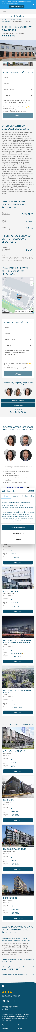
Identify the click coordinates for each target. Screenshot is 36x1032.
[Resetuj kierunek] (31, 284)
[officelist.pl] (10, 1001)
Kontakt (20, 1028)
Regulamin (5, 1025)
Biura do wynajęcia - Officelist (10, 20)
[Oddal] (31, 281)
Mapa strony (5, 1028)
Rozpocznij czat (18, 405)
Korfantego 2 (10, 898)
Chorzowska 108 (11, 591)
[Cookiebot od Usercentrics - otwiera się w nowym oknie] (26, 491)
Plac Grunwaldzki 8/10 (14, 849)
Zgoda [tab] (6, 496)
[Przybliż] (31, 279)
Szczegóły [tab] (15, 496)
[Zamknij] (33, 4)
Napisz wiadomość (18, 400)
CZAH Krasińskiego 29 (14, 751)
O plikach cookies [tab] (28, 496)
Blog (19, 1025)
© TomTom (28, 311)
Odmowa (18, 539)
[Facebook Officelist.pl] (3, 986)
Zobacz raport (17, 7)
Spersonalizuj (16, 533)
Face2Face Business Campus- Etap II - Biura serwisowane (17, 641)
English (4, 11)
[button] (18, 295)
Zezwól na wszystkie (18, 527)
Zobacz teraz (18, 562)
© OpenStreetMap (19, 311)
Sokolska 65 (9, 800)
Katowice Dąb (5, 21)
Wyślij (18, 115)
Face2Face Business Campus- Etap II (17, 691)
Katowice (22, 20)
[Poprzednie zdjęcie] (2, 51)
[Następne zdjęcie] (33, 51)
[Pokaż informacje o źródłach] (32, 311)
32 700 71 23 (29, 72)
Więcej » (25, 111)
